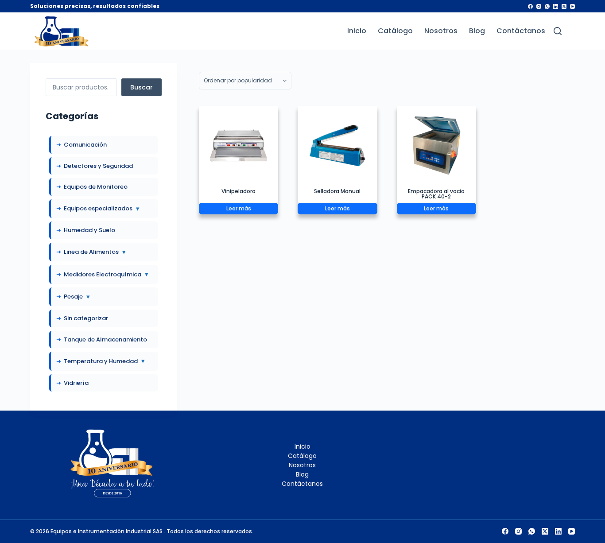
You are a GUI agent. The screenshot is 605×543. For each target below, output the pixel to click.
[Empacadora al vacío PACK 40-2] (436, 145)
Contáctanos (520, 31)
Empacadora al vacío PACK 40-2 (436, 193)
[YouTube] (572, 6)
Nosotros (441, 31)
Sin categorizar (86, 318)
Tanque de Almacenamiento (105, 339)
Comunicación (85, 144)
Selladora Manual (337, 191)
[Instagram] (538, 6)
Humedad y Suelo (89, 230)
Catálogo (395, 31)
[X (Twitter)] (564, 6)
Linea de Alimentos (95, 251)
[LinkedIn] (555, 6)
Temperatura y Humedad (104, 360)
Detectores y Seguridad (98, 166)
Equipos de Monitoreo (96, 186)
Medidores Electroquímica (106, 274)
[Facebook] (530, 6)
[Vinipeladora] (238, 145)
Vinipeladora (238, 191)
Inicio (356, 31)
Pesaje (77, 296)
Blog (477, 31)
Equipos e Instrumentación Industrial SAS (107, 531)
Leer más (238, 208)
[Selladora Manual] (337, 145)
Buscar (141, 87)
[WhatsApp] (547, 6)
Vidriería (76, 383)
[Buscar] (558, 31)
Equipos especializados (102, 208)
